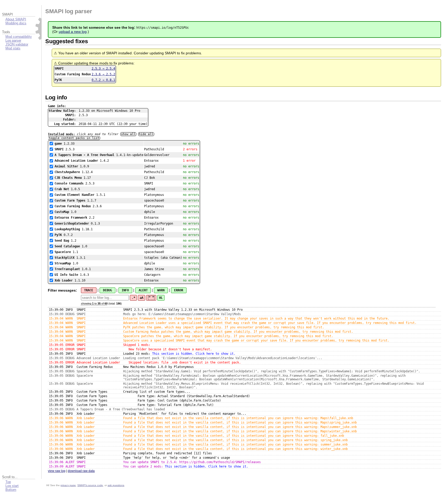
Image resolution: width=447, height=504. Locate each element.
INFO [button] (125, 290)
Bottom (10, 490)
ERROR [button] (178, 290)
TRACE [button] (88, 290)
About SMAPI (15, 19)
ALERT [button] (143, 290)
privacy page (68, 485)
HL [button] (161, 298)
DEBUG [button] (107, 290)
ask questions (116, 485)
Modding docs (15, 23)
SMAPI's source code (90, 485)
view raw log (56, 471)
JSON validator (16, 44)
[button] (151, 298)
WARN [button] (161, 290)
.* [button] (133, 298)
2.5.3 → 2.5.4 (103, 68)
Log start (12, 486)
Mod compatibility (18, 37)
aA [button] (141, 298)
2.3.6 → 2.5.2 (103, 74)
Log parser (13, 40)
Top (8, 482)
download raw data (81, 471)
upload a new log (73, 31)
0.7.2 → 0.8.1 (103, 80)
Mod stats (12, 48)
